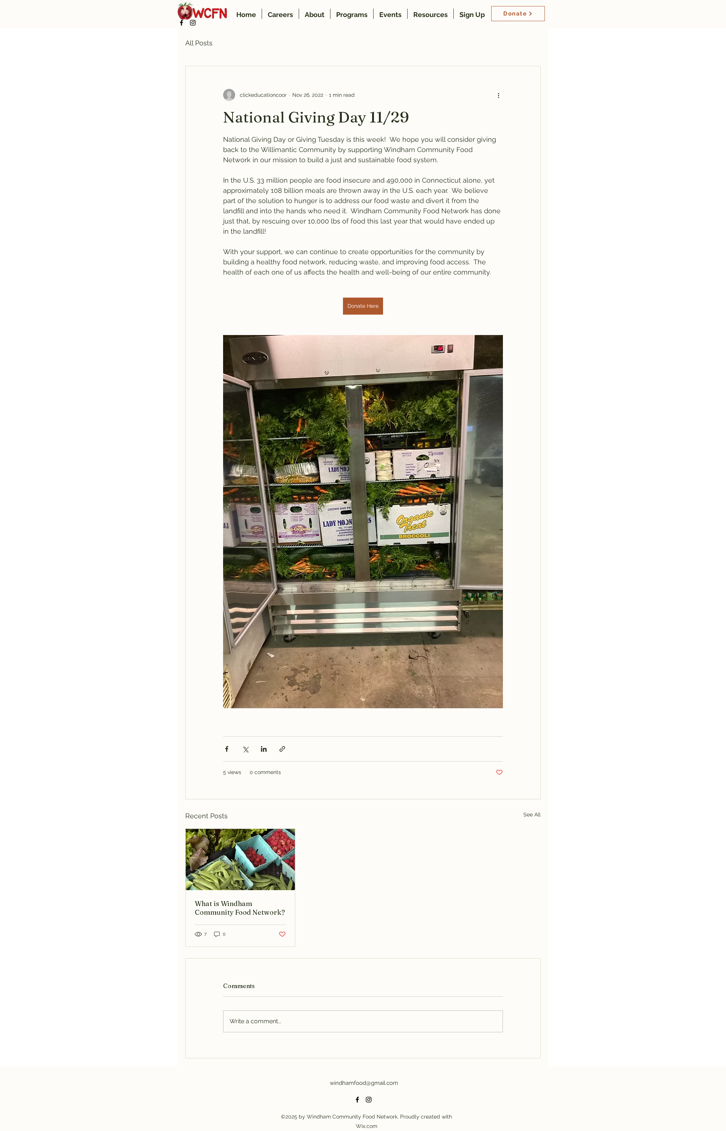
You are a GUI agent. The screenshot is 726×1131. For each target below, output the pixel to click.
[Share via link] (282, 748)
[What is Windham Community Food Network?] (240, 859)
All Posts (199, 43)
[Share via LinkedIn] (263, 748)
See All (532, 814)
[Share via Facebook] (226, 748)
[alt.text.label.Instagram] (193, 22)
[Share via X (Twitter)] (245, 748)
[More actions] (498, 94)
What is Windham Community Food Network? (240, 908)
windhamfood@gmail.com (364, 1083)
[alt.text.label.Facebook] (181, 22)
